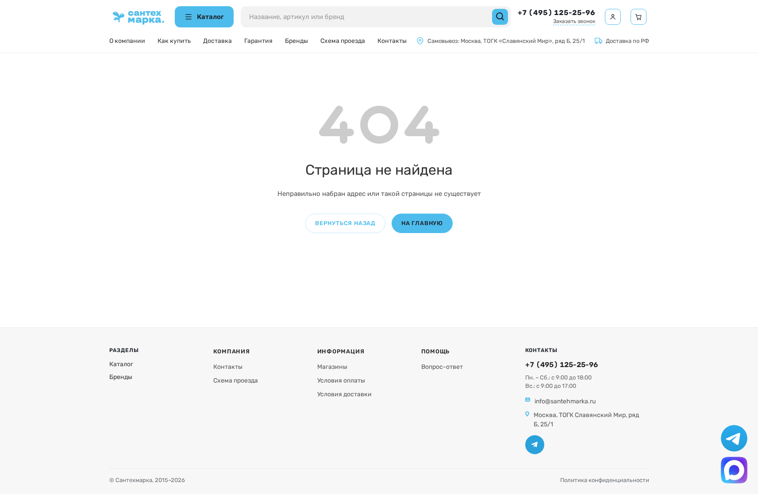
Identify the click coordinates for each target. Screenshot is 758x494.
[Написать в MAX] (734, 470)
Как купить (174, 41)
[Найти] (500, 17)
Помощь (435, 351)
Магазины (332, 367)
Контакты (392, 41)
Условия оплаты (341, 380)
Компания (231, 351)
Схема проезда (342, 41)
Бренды (296, 41)
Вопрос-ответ (442, 367)
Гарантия (258, 41)
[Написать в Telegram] (734, 438)
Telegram (534, 444)
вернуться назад (345, 223)
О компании (127, 41)
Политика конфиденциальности (604, 480)
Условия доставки (344, 394)
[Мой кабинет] (613, 17)
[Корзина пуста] (638, 17)
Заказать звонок (574, 21)
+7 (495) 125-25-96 (556, 12)
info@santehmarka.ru (565, 401)
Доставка (217, 41)
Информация (341, 351)
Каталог (121, 364)
